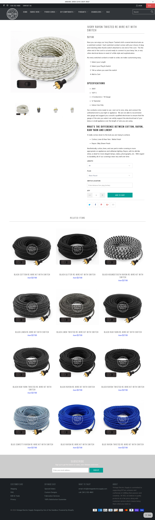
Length (90, 161)
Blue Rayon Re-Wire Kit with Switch (77, 419)
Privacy (13, 499)
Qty (88, 190)
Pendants (82, 12)
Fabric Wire (35, 12)
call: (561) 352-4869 (86, 492)
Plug (89, 171)
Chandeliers (96, 12)
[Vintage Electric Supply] (12, 14)
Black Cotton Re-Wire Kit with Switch (32, 249)
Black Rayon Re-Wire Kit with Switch (77, 361)
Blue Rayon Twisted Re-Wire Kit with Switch (122, 419)
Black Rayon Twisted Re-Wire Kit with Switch (122, 361)
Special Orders (50, 489)
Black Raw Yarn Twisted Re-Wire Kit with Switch (32, 361)
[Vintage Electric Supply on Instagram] (7, 5)
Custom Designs (51, 492)
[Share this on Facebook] (95, 204)
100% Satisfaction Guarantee (55, 499)
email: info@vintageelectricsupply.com (93, 489)
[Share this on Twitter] (89, 204)
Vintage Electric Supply (24, 510)
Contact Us (27, 6)
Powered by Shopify (66, 510)
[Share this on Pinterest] (101, 204)
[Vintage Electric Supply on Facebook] (4, 5)
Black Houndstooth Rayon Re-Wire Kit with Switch (122, 249)
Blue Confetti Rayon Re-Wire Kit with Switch (32, 419)
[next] (81, 62)
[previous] (14, 62)
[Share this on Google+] (107, 204)
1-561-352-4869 (15, 6)
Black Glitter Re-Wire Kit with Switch (77, 249)
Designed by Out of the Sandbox (46, 510)
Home (25, 12)
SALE (108, 12)
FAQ (12, 492)
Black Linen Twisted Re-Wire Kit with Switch (77, 306)
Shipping (14, 489)
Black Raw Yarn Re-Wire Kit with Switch (122, 306)
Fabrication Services (52, 496)
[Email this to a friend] (113, 204)
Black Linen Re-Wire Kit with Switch (32, 306)
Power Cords (50, 12)
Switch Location (93, 181)
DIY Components (67, 12)
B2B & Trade (15, 496)
